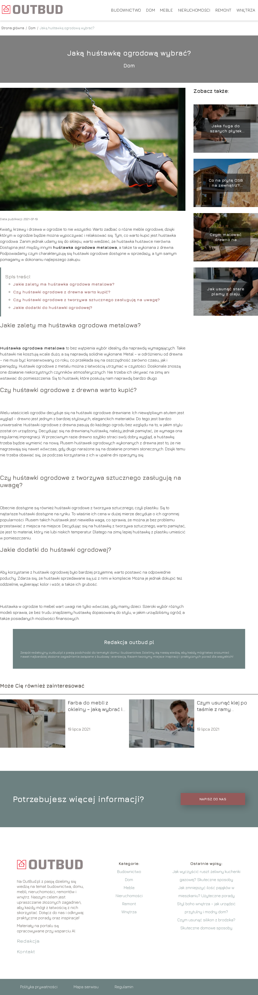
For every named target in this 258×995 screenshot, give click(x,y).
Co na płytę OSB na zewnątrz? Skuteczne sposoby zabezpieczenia (225, 183)
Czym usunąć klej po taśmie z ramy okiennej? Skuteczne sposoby (222, 706)
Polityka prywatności (38, 986)
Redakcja (28, 941)
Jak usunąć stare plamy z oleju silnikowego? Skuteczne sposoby (225, 292)
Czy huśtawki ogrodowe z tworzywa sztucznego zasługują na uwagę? (86, 299)
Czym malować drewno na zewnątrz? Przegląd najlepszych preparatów (226, 237)
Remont (223, 10)
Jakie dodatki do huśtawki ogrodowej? (52, 307)
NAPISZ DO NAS (212, 799)
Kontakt (26, 951)
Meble (166, 10)
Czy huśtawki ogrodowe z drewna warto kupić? (61, 292)
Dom (150, 10)
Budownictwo (126, 10)
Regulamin (124, 986)
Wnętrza (246, 10)
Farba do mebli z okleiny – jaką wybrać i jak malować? (95, 706)
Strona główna (13, 28)
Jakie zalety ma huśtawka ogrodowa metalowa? (63, 284)
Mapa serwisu (86, 986)
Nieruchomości (194, 10)
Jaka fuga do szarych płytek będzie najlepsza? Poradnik (226, 129)
